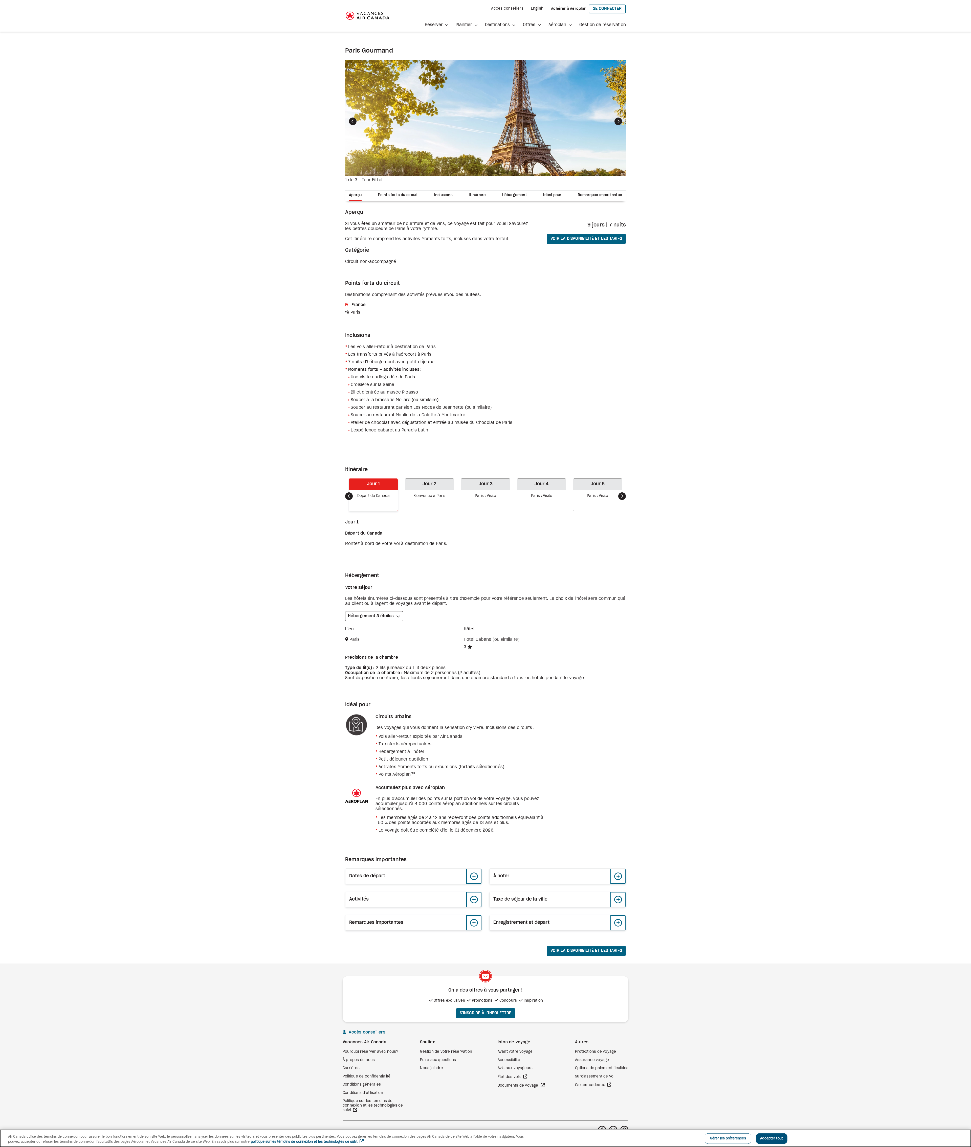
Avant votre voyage (515, 1051)
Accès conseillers (507, 8)
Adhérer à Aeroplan (568, 9)
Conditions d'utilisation (363, 1093)
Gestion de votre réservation (446, 1051)
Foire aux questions (438, 1060)
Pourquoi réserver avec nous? (371, 1051)
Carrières (351, 1068)
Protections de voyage (595, 1051)
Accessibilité (509, 1060)
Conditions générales (362, 1084)
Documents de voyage (518, 1085)
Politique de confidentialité (367, 1076)
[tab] (357, 196)
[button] (436, 24)
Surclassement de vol (594, 1076)
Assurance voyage (592, 1060)
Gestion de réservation (602, 25)
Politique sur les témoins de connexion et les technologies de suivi (373, 1105)
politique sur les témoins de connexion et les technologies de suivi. (304, 1141)
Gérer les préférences (728, 1138)
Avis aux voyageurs (515, 1068)
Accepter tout (771, 1138)
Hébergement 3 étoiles (371, 616)
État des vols (510, 1077)
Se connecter (609, 8)
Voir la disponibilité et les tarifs (586, 239)
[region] (485, 1138)
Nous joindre (431, 1068)
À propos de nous (359, 1060)
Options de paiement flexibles (601, 1068)
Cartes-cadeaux (590, 1085)
